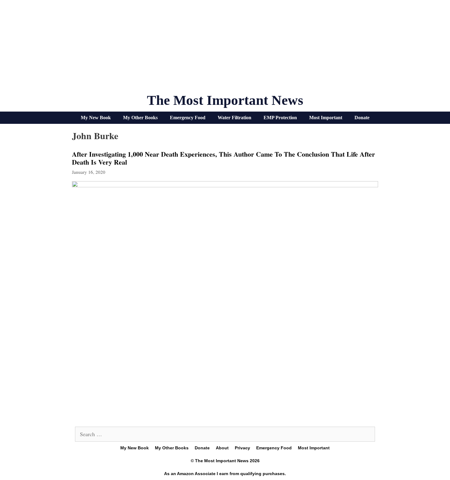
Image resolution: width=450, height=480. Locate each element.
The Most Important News (225, 100)
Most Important (325, 117)
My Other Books (140, 117)
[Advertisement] (225, 49)
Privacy (242, 447)
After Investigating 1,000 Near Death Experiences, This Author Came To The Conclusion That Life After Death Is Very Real (223, 158)
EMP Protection (280, 117)
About (222, 447)
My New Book (96, 117)
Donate (361, 117)
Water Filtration (234, 117)
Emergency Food (187, 117)
